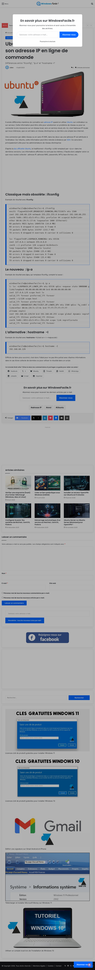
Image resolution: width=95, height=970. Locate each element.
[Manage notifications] (89, 965)
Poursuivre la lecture (47, 41)
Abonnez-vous (69, 34)
